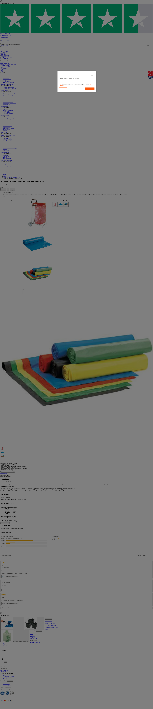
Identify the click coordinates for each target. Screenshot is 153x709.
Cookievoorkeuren (63, 88)
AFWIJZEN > (92, 75)
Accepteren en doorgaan (90, 88)
